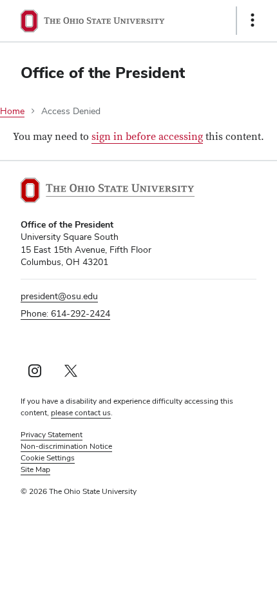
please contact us (81, 413)
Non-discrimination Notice (66, 446)
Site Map (35, 469)
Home (12, 111)
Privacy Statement (51, 434)
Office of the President (103, 73)
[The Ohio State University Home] (108, 190)
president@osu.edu (59, 296)
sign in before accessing (147, 136)
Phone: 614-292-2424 (65, 313)
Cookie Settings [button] (48, 458)
